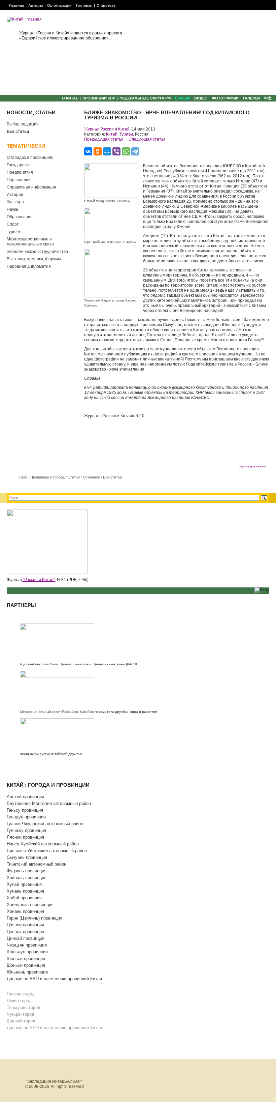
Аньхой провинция (25, 796)
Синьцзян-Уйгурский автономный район (47, 850)
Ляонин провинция (25, 837)
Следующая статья (147, 139)
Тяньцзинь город (23, 1007)
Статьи (182, 98)
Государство (19, 165)
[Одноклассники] (98, 151)
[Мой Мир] (107, 151)
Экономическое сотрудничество (37, 251)
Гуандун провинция (26, 816)
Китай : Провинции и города (41, 477)
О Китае (70, 98)
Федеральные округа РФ (145, 98)
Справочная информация (31, 187)
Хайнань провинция (26, 877)
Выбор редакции (23, 124)
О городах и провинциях (30, 157)
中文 (268, 98)
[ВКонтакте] (88, 151)
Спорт (13, 224)
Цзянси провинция (25, 924)
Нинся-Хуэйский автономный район (43, 843)
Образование (20, 216)
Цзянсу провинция (25, 931)
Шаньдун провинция (27, 951)
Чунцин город (20, 1014)
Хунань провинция (25, 891)
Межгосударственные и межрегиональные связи (30, 241)
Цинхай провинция (25, 938)
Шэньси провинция (26, 965)
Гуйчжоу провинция (26, 830)
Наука (12, 209)
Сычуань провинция (27, 857)
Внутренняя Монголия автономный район (49, 803)
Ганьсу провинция (25, 810)
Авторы (35, 5)
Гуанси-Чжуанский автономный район (45, 823)
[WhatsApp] (126, 151)
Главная (16, 5)
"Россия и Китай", (39, 579)
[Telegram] (135, 151)
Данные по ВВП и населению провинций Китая (54, 978)
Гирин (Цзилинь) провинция (34, 918)
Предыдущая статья (104, 139)
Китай (111, 134)
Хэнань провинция (25, 911)
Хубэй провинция (24, 884)
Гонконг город (21, 993)
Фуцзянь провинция (26, 870)
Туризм (13, 231)
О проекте (106, 5)
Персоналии (19, 179)
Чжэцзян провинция (27, 945)
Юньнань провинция (27, 972)
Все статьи (18, 131)
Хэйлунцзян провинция (30, 904)
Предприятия (20, 172)
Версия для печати (252, 466)
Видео (201, 98)
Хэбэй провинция (24, 897)
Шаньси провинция (26, 958)
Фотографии (225, 98)
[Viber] (116, 151)
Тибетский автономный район (36, 864)
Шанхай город (21, 1020)
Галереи (251, 98)
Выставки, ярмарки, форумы (34, 259)
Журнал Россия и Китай (107, 129)
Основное (91, 477)
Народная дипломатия (29, 266)
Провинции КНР (98, 98)
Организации (59, 5)
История (15, 194)
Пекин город (19, 1000)
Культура (15, 202)
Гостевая (84, 5)
